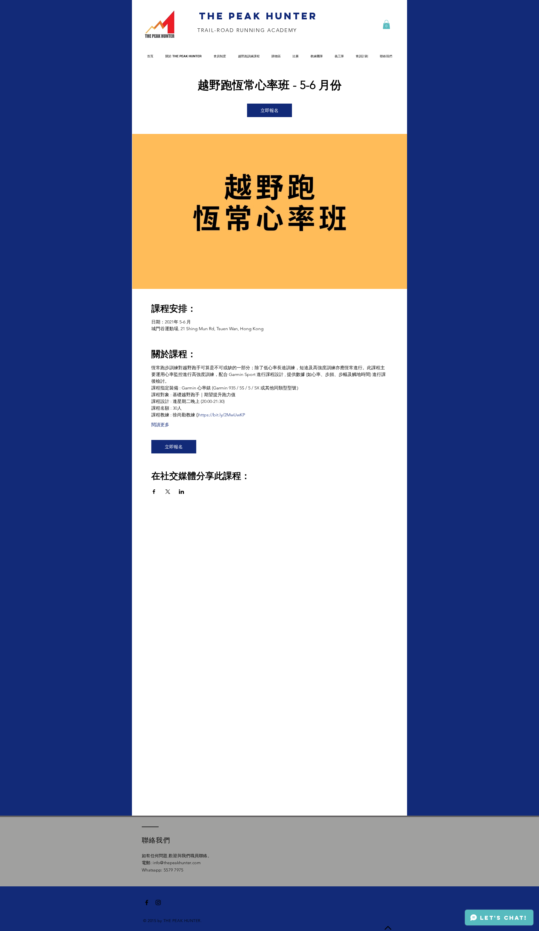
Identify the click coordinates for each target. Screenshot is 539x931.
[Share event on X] (167, 491)
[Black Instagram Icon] (158, 902)
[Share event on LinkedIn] (181, 491)
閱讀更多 (160, 424)
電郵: (147, 862)
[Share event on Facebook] (154, 491)
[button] (386, 24)
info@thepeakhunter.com (177, 862)
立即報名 (269, 110)
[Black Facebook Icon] (146, 902)
